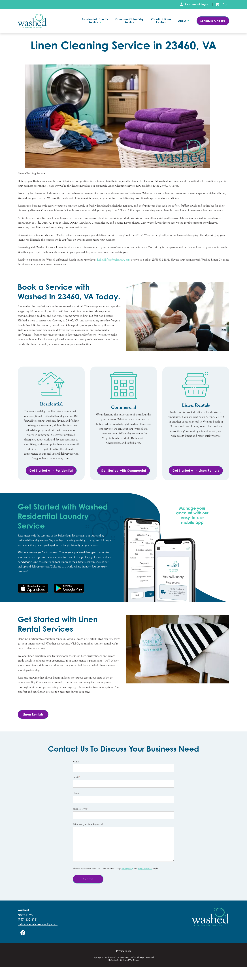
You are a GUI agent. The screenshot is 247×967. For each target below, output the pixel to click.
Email (76, 777)
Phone (76, 793)
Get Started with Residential (51, 470)
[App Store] (33, 588)
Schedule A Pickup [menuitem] (212, 20)
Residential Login (196, 4)
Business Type (80, 808)
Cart (225, 4)
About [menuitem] (182, 20)
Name (76, 761)
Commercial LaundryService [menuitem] (129, 21)
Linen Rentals (33, 714)
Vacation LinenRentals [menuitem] (161, 21)
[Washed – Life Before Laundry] (37, 21)
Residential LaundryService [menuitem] (95, 21)
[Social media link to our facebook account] (22, 933)
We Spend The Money (129, 960)
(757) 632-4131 (28, 919)
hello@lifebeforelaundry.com (38, 924)
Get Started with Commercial (123, 470)
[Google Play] (69, 588)
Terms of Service (145, 868)
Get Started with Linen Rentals (196, 470)
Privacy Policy (127, 868)
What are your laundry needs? (88, 824)
